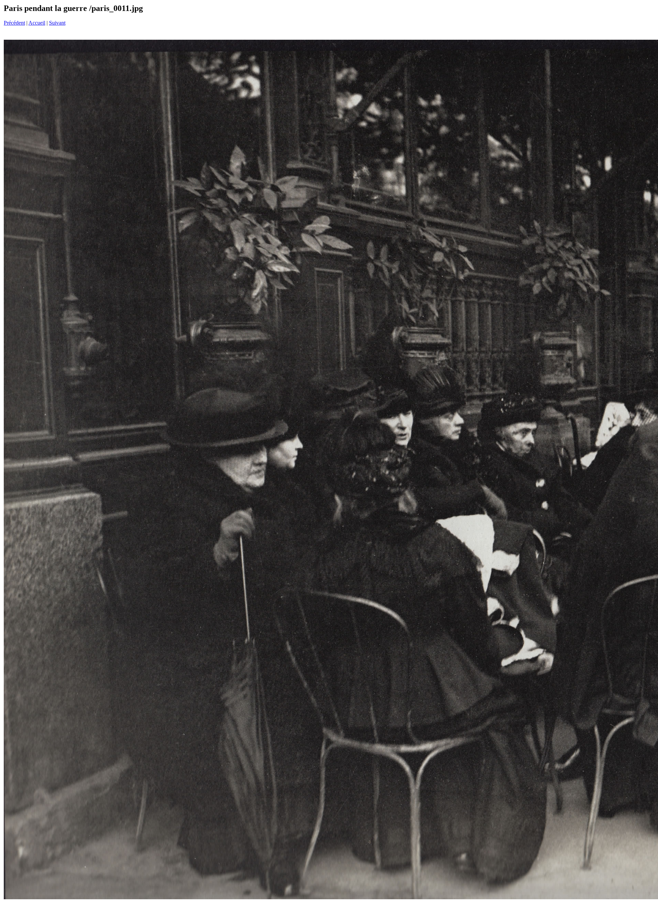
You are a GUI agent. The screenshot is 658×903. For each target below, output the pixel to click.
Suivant (57, 23)
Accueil (36, 23)
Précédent (14, 23)
